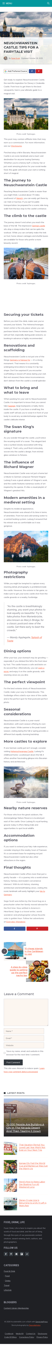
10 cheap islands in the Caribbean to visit (34, 951)
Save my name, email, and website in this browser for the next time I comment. (24, 1053)
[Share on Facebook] (32, 71)
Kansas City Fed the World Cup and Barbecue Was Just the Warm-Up (33, 1166)
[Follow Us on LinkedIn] (22, 1254)
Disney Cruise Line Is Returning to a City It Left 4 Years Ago (32, 1203)
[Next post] (47, 971)
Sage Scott (15, 58)
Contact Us (30, 1333)
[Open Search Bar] (48, 3)
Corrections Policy (26, 1337)
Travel (6, 1285)
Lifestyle (7, 1290)
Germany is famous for (20, 360)
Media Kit (19, 1333)
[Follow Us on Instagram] (11, 1254)
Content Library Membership (16, 1308)
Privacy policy (42, 1337)
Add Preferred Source (17, 71)
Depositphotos (35, 1325)
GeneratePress (41, 1322)
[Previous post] (4, 951)
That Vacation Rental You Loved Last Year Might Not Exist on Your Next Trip (32, 1147)
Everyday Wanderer (15, 921)
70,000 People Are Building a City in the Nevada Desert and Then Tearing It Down (25, 1128)
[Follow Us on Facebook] (6, 1254)
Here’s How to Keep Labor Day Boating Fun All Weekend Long (32, 1184)
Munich (19, 198)
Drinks (7, 1280)
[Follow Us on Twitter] (16, 1254)
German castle (38, 225)
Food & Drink (9, 1271)
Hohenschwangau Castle (22, 751)
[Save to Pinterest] (39, 71)
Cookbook (9, 1333)
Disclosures (16, 146)
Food (7, 1276)
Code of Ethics (10, 1337)
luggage (11, 406)
